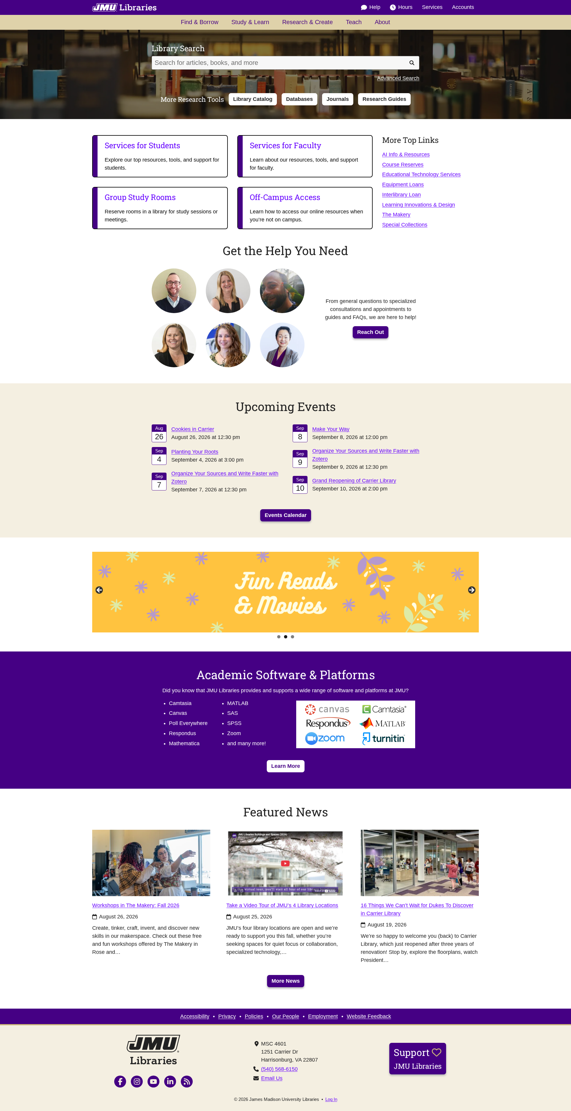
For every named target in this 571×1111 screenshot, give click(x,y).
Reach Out (370, 332)
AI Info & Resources (406, 154)
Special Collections (404, 225)
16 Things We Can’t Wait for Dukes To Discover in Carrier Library (417, 909)
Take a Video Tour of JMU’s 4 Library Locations (282, 905)
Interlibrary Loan (401, 195)
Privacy (227, 1016)
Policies (254, 1016)
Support (418, 1058)
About (382, 22)
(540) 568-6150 (279, 1069)
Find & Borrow (199, 22)
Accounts (463, 7)
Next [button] (471, 590)
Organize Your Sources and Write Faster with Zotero (224, 478)
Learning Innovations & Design (418, 205)
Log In (331, 1099)
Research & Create (307, 22)
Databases (299, 99)
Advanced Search (398, 78)
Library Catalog (252, 99)
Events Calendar (286, 515)
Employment (323, 1016)
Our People (285, 1016)
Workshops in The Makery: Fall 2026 (135, 905)
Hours (405, 7)
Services (432, 7)
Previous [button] (99, 590)
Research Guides (384, 99)
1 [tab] (278, 636)
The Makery (396, 215)
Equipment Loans (403, 184)
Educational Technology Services (421, 174)
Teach (354, 22)
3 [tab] (292, 636)
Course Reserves (402, 165)
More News (286, 981)
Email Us (272, 1078)
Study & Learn (250, 22)
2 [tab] (285, 636)
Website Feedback (369, 1016)
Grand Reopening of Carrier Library (354, 480)
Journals (338, 99)
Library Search (178, 48)
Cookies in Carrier (192, 429)
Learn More (288, 766)
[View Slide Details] (285, 592)
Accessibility (194, 1016)
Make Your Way (330, 429)
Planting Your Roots (194, 452)
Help (374, 7)
